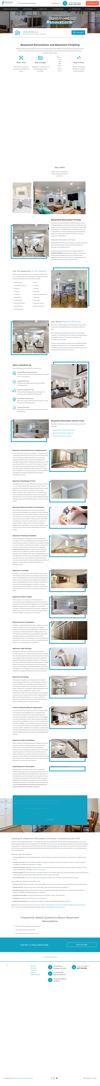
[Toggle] (14, 932)
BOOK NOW (79, 32)
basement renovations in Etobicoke (59, 911)
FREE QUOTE (93, 3)
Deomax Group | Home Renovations (23, 1084)
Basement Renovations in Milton (62, 436)
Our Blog (33, 974)
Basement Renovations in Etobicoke (63, 433)
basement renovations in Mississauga (38, 911)
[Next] (96, 22)
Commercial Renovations (10, 9)
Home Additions (27, 9)
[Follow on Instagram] (54, 1084)
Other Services (91, 9)
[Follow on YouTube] (57, 1084)
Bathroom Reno (76, 9)
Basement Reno (59, 9)
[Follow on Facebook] (51, 1084)
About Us (33, 972)
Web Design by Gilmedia (89, 1084)
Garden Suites (43, 9)
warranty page (41, 875)
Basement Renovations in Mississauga (64, 430)
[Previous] (4, 22)
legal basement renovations (57, 913)
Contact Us (34, 976)
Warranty (33, 978)
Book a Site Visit (35, 980)
